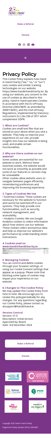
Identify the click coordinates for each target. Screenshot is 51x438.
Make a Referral (25, 23)
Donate (25, 34)
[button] (25, 58)
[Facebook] (19, 44)
